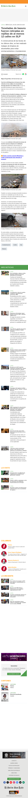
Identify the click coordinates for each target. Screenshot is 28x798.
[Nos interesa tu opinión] (14, 755)
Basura (4, 248)
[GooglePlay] (23, 782)
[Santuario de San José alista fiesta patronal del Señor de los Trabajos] (5, 436)
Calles (15, 244)
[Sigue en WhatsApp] (23, 74)
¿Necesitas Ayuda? (14, 779)
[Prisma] (4, 546)
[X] (8, 782)
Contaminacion (6, 244)
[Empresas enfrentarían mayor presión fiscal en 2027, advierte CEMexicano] (5, 318)
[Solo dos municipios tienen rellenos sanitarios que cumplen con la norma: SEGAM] (5, 601)
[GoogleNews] (17, 782)
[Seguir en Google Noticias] (26, 74)
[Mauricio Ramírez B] (4, 561)
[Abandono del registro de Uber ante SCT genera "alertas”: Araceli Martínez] (5, 394)
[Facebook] (4, 782)
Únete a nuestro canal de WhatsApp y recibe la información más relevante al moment (12, 157)
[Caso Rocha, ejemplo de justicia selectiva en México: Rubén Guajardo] (5, 336)
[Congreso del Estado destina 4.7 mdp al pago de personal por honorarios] (5, 594)
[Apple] (20, 782)
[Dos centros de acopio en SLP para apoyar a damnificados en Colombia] (5, 581)
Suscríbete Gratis (14, 674)
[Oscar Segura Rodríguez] (4, 554)
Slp (21, 244)
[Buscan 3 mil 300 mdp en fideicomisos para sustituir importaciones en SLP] (5, 588)
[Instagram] (14, 782)
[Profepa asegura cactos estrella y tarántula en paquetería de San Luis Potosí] (5, 355)
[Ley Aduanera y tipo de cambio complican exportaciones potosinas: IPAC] (5, 299)
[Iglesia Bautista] (4, 569)
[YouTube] (11, 782)
